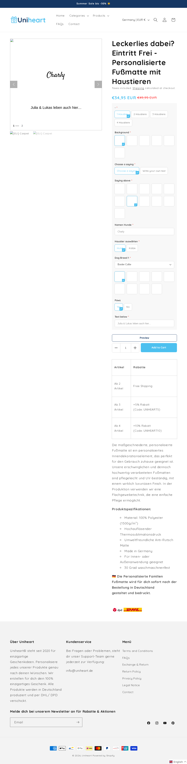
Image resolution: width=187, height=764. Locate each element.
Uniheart (87, 755)
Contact (127, 692)
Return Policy (131, 671)
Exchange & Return (135, 664)
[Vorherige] (13, 84)
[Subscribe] (77, 722)
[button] (78, 15)
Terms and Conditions (137, 651)
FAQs (126, 658)
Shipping (138, 88)
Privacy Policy (132, 678)
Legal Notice (131, 685)
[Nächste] (98, 84)
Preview (144, 337)
